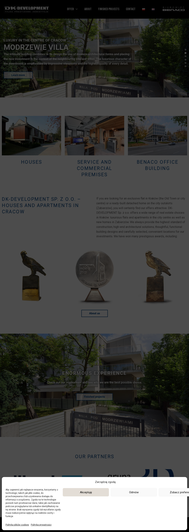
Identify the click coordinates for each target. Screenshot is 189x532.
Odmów (134, 492)
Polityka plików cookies (17, 525)
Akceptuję (86, 492)
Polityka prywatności (41, 525)
